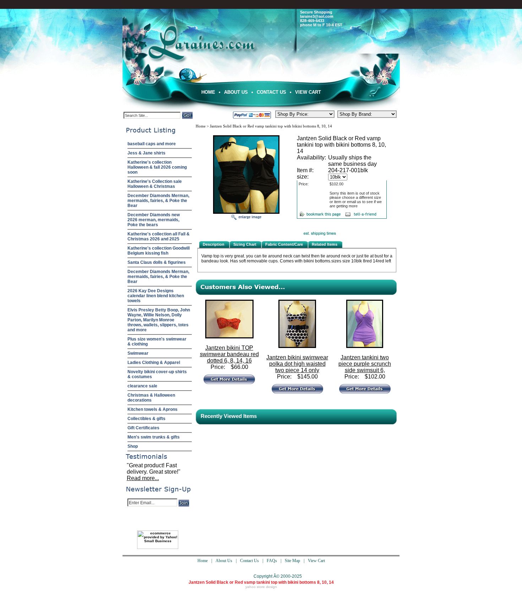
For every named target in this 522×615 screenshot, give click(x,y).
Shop (132, 446)
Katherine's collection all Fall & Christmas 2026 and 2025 (158, 236)
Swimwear (137, 353)
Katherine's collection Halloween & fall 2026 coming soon (157, 167)
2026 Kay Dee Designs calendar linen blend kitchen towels (155, 295)
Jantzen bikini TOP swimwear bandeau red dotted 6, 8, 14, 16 (229, 354)
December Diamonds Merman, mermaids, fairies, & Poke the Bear (158, 200)
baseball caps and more (151, 143)
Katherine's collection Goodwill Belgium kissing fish (158, 251)
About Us (236, 92)
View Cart (308, 92)
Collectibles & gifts (146, 418)
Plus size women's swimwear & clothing (156, 342)
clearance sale (142, 385)
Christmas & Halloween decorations (151, 398)
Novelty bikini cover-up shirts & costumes (157, 374)
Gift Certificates (143, 427)
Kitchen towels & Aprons (152, 409)
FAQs (272, 560)
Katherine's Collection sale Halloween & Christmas (154, 184)
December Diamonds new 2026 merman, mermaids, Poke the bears (153, 219)
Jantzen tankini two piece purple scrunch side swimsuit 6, (364, 363)
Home (208, 92)
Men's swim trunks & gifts (153, 437)
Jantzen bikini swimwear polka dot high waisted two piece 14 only (297, 363)
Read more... (143, 478)
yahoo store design (261, 587)
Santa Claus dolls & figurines (156, 262)
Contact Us (271, 92)
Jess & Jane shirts (146, 153)
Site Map (292, 560)
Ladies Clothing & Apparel (153, 362)
